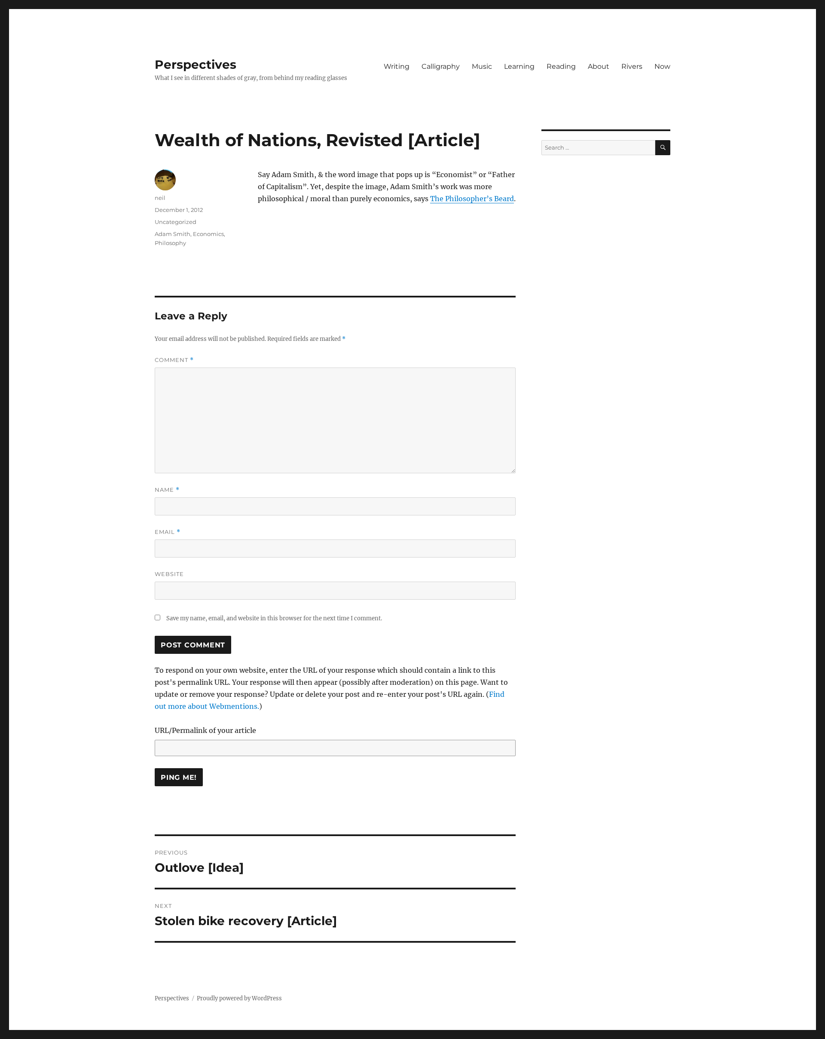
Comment (174, 360)
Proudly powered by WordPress (239, 998)
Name (167, 489)
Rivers (631, 66)
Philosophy (170, 242)
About (598, 66)
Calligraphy (441, 66)
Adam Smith (172, 233)
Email (167, 532)
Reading (561, 66)
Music (482, 66)
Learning (519, 66)
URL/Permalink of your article (205, 730)
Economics (208, 233)
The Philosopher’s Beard (472, 198)
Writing (396, 66)
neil (160, 197)
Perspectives (195, 64)
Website (169, 573)
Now (662, 66)
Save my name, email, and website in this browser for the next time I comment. (274, 618)
